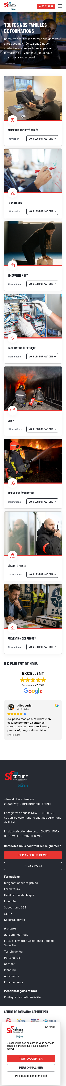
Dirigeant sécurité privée (21, 883)
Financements (13, 982)
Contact (9, 964)
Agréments (11, 976)
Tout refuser (49, 1026)
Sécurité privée (14, 919)
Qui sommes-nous (16, 934)
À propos (10, 928)
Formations (12, 876)
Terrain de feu (13, 951)
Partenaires (12, 957)
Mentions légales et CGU (20, 991)
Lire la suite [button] (8, 735)
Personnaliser (31, 1067)
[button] (60, 6)
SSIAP (8, 913)
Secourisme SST (15, 907)
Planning (10, 970)
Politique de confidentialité (22, 997)
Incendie (10, 901)
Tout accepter (31, 1058)
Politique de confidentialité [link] (31, 1075)
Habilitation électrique (19, 895)
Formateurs (12, 889)
